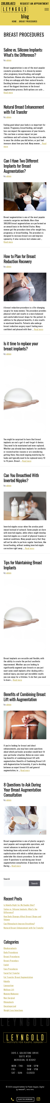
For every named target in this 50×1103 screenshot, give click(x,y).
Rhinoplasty (9, 1001)
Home (14, 21)
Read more (8, 92)
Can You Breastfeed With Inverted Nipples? (21, 477)
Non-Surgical (9, 997)
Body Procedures (11, 952)
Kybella (7, 981)
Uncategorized (10, 1006)
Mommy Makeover (11, 993)
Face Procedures (11, 968)
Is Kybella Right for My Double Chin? (19, 905)
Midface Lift (9, 989)
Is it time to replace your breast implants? (21, 346)
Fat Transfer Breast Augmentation (18, 977)
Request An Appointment (34, 3)
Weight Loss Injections (13, 1010)
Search (7, 878)
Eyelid (6, 964)
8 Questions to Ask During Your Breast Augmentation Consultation (22, 789)
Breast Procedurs (11, 960)
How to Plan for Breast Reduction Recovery (20, 258)
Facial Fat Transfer (12, 973)
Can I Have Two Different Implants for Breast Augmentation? (21, 165)
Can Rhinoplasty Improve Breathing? (19, 923)
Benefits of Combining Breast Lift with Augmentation (25, 696)
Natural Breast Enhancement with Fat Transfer (24, 109)
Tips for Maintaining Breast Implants (23, 565)
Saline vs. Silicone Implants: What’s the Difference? (23, 52)
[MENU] (47, 9)
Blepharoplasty (10, 948)
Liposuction (9, 985)
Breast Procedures (12, 956)
